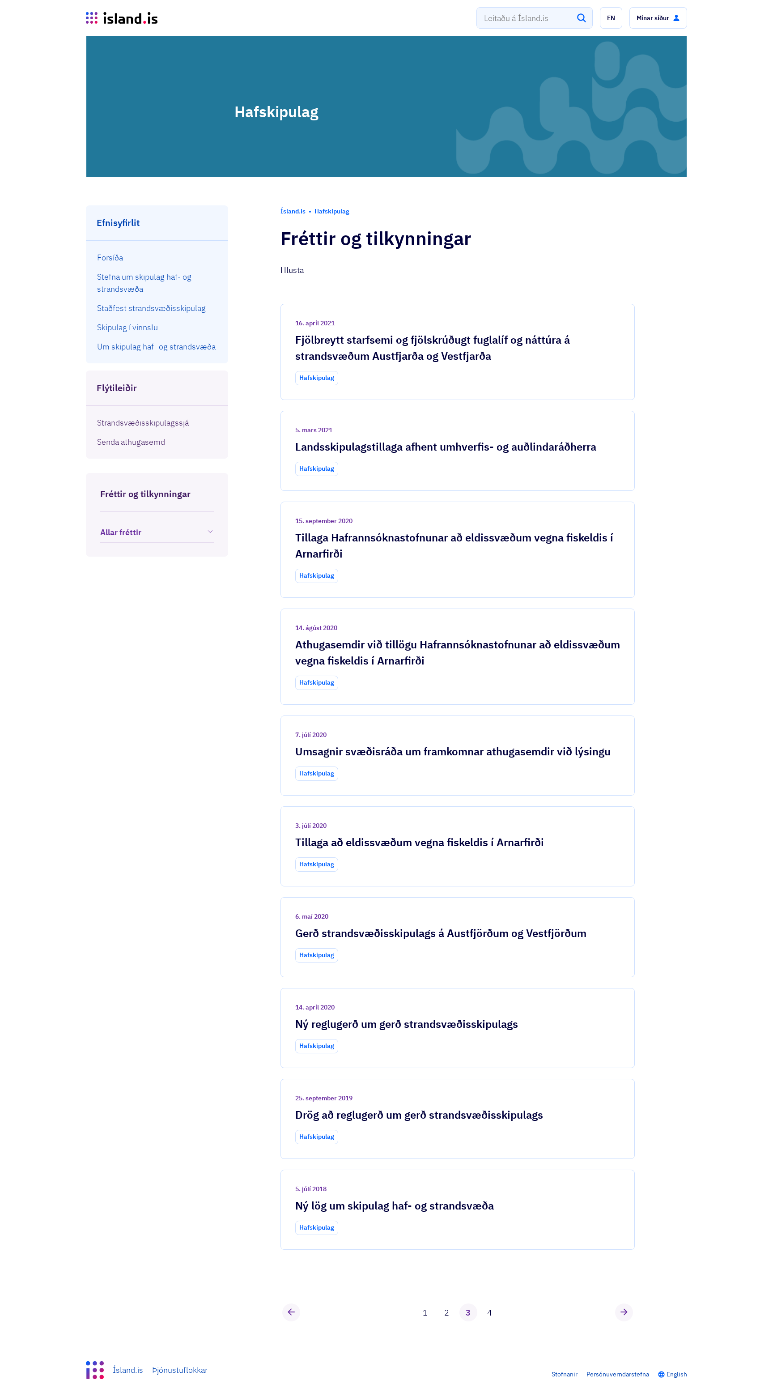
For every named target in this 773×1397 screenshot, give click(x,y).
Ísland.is (128, 1370)
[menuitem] (157, 257)
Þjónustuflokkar (180, 1370)
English (677, 1374)
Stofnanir (565, 1374)
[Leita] (581, 18)
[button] (611, 18)
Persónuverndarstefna (617, 1374)
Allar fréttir (120, 532)
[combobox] (534, 18)
